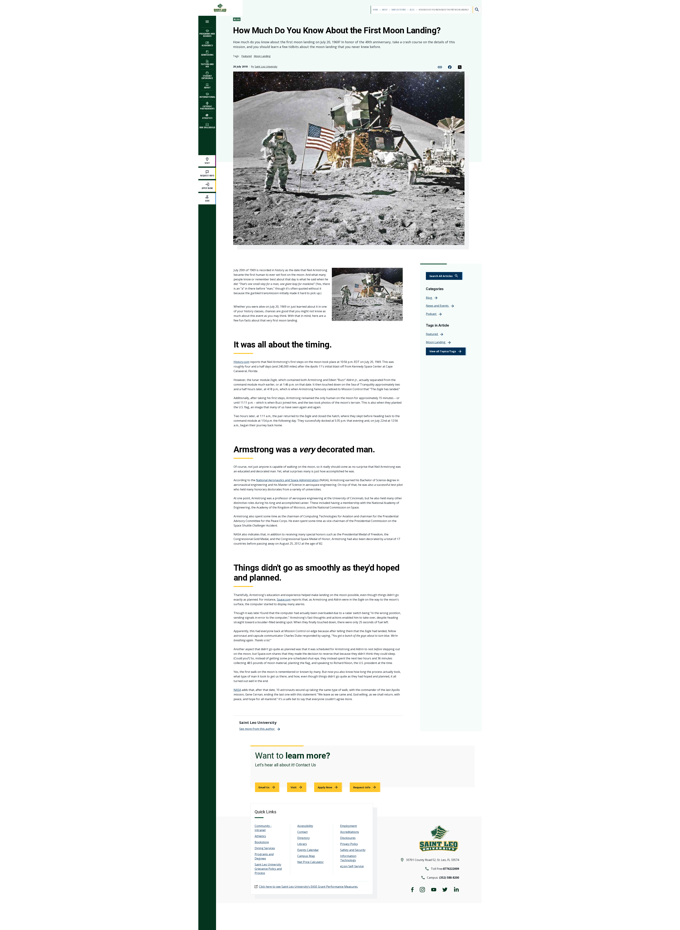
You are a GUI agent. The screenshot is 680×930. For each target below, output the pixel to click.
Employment (348, 826)
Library (302, 844)
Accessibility (305, 826)
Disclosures (348, 838)
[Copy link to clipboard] (440, 67)
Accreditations (349, 832)
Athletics (260, 836)
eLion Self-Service (352, 866)
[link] (444, 276)
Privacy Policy (349, 844)
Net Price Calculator (310, 862)
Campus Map (306, 856)
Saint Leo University (266, 66)
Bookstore (262, 842)
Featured (246, 56)
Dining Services (265, 848)
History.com (241, 362)
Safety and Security (353, 850)
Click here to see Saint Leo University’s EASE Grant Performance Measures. (308, 887)
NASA (237, 690)
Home (375, 10)
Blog (412, 10)
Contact (302, 832)
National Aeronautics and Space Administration (287, 480)
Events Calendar (308, 850)
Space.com (284, 599)
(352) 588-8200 (449, 878)
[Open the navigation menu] (207, 21)
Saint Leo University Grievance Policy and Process (268, 869)
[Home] (220, 8)
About (385, 10)
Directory (303, 838)
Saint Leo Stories (399, 10)
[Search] (477, 9)
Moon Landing (262, 56)
